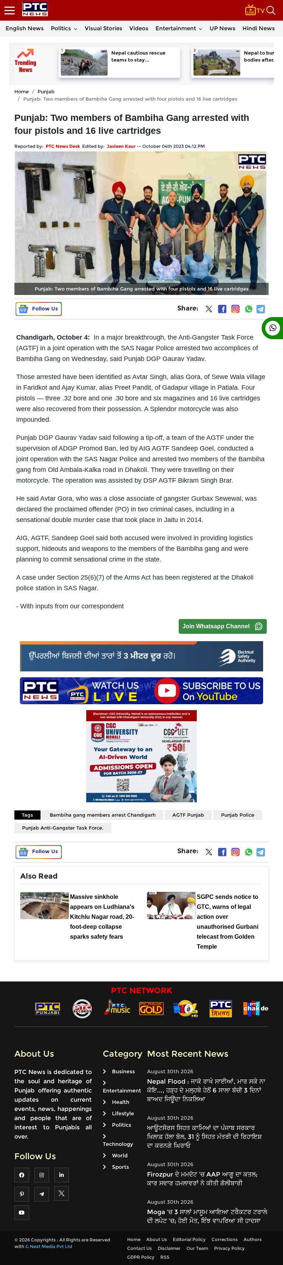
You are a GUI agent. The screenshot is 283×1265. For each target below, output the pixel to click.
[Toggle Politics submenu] (75, 28)
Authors (253, 1239)
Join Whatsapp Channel (215, 626)
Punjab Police (237, 815)
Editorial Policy (189, 1239)
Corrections (225, 1239)
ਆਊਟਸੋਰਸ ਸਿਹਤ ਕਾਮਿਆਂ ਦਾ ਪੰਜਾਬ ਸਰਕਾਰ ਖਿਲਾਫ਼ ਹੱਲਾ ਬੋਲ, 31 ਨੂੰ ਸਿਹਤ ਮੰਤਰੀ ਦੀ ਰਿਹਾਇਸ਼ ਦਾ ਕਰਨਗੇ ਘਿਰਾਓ (204, 1136)
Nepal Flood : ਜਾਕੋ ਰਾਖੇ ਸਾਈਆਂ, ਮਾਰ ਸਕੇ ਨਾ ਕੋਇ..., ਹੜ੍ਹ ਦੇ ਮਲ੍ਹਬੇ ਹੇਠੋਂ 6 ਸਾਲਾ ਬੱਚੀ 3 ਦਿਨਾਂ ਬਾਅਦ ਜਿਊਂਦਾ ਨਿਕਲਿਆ (206, 1090)
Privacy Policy (229, 1248)
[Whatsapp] (248, 308)
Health (120, 1102)
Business (123, 1071)
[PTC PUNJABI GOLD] (151, 1008)
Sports (120, 1167)
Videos (139, 28)
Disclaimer (169, 1248)
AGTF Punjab (188, 815)
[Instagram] (235, 308)
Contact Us (139, 1248)
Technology (118, 1144)
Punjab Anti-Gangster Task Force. (63, 828)
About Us (156, 1239)
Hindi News (258, 28)
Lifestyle (123, 1113)
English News (25, 28)
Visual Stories (103, 28)
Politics (61, 28)
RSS (165, 1257)
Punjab (46, 91)
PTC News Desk (63, 146)
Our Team (197, 1248)
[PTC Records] (82, 1008)
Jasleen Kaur (121, 146)
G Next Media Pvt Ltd (48, 1246)
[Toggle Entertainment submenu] (200, 28)
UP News (222, 28)
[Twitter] (208, 310)
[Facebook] (222, 308)
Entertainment (176, 28)
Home (21, 91)
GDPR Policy (140, 1257)
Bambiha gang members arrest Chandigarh (103, 815)
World (119, 1155)
